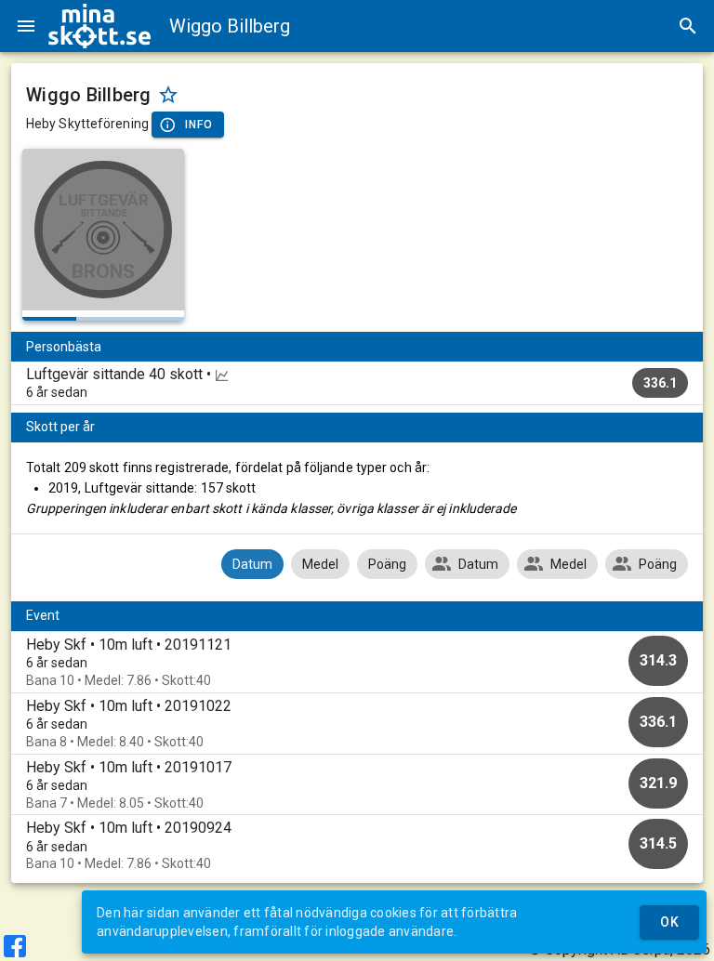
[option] (357, 662)
